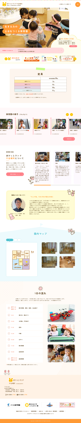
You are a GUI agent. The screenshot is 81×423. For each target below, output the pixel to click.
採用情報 (61, 411)
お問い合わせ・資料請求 (51, 411)
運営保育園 (33, 411)
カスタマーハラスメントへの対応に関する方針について (40, 413)
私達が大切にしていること (22, 411)
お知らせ (41, 411)
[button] (61, 50)
